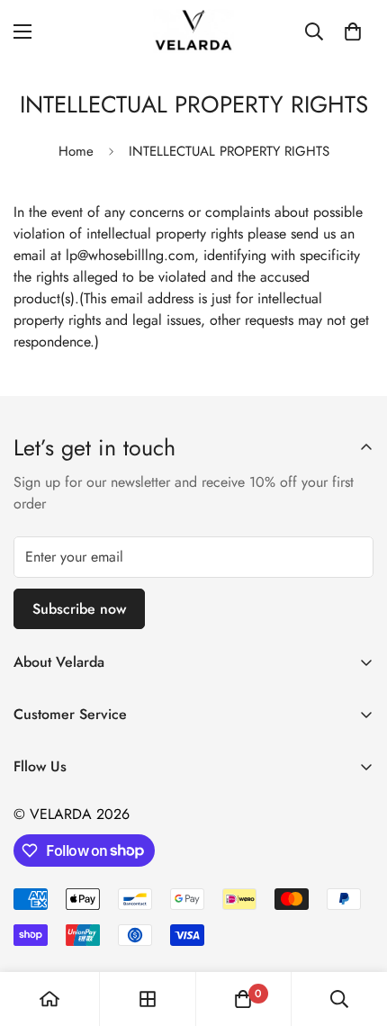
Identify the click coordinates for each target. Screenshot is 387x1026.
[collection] (148, 999)
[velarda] (193, 31)
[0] (353, 31)
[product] (49, 999)
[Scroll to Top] (355, 931)
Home (76, 151)
